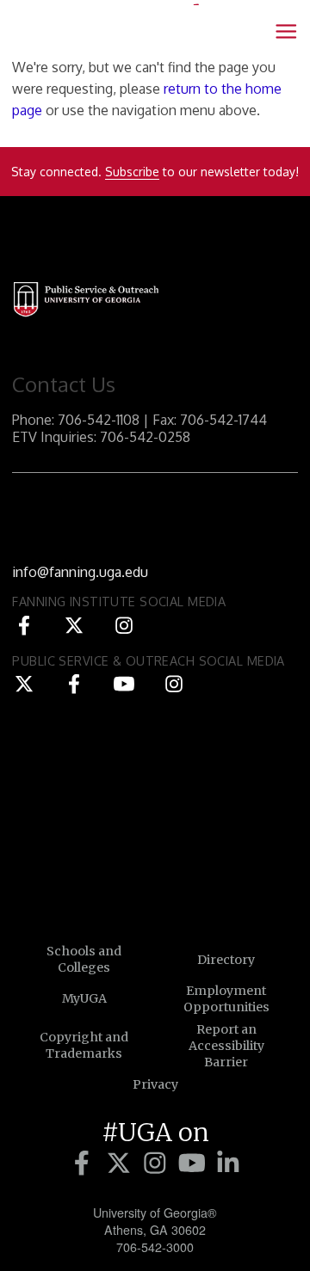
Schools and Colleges (83, 959)
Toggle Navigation (286, 31)
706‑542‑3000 (155, 1247)
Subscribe (132, 171)
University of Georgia (155, 835)
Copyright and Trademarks (84, 1045)
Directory (226, 959)
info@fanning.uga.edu (80, 571)
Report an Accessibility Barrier (226, 1046)
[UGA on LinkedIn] (228, 1163)
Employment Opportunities (226, 999)
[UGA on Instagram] (158, 1163)
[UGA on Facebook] (84, 1163)
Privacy (155, 1084)
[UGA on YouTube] (195, 1163)
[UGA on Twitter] (121, 1163)
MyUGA (84, 998)
